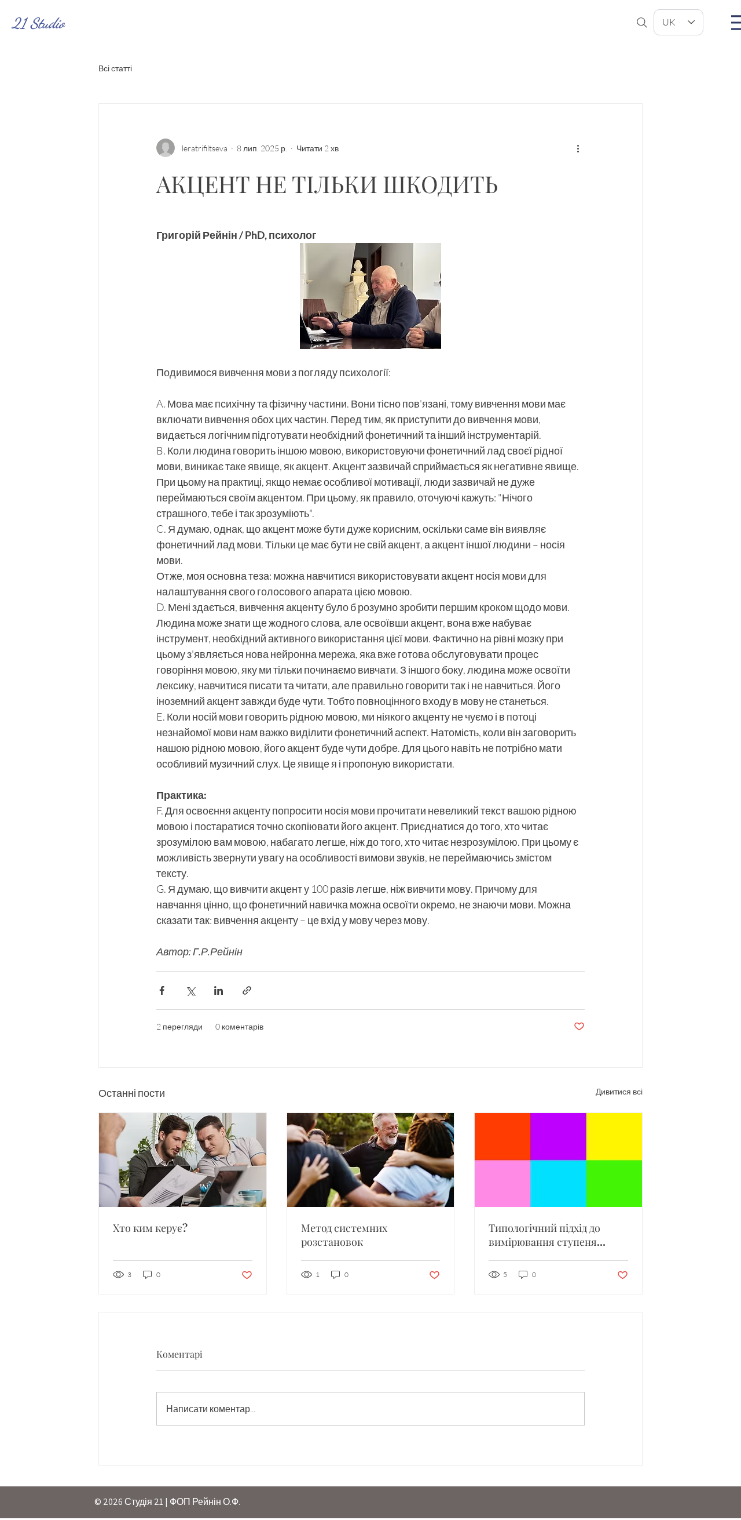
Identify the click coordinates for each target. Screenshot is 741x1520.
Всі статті (115, 68)
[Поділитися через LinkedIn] (218, 990)
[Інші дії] (578, 148)
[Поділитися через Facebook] (161, 990)
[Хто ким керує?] (182, 1160)
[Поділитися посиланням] (246, 990)
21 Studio (38, 23)
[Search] (642, 22)
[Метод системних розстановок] (370, 1160)
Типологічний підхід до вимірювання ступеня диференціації (544, 1235)
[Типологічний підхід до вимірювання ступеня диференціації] (558, 1160)
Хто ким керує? (150, 1228)
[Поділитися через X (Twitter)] (190, 990)
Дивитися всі (619, 1091)
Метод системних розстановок (344, 1235)
